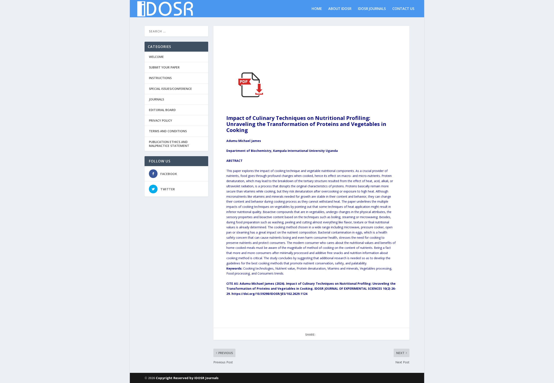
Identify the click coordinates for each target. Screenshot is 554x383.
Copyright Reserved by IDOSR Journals (187, 378)
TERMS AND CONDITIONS (168, 131)
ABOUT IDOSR (339, 9)
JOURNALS (156, 99)
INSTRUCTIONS (160, 78)
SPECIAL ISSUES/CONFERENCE (170, 89)
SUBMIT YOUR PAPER (164, 67)
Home (317, 9)
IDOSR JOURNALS (372, 9)
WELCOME (156, 57)
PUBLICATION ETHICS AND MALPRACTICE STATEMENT (169, 144)
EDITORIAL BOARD (162, 110)
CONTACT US (403, 9)
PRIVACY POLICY (160, 120)
